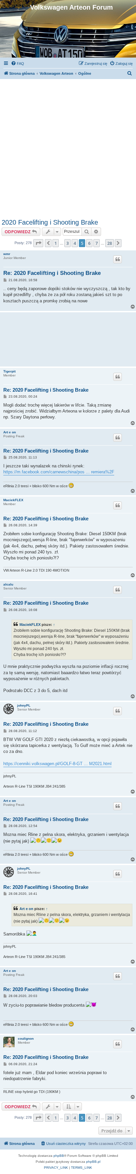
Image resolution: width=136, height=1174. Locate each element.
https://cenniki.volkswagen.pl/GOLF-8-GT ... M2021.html (57, 763)
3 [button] (67, 243)
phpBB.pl (93, 1161)
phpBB (58, 1155)
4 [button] (75, 243)
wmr (6, 254)
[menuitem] (17, 63)
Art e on (9, 432)
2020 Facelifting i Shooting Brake (50, 222)
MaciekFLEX (13, 500)
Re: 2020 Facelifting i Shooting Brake (52, 273)
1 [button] (55, 243)
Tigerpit (9, 371)
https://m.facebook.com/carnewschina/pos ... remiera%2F (58, 471)
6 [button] (89, 243)
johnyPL (23, 705)
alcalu (8, 584)
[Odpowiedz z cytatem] (117, 259)
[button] (38, 243)
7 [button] (96, 243)
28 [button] (109, 243)
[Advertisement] (68, 147)
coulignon (26, 1038)
